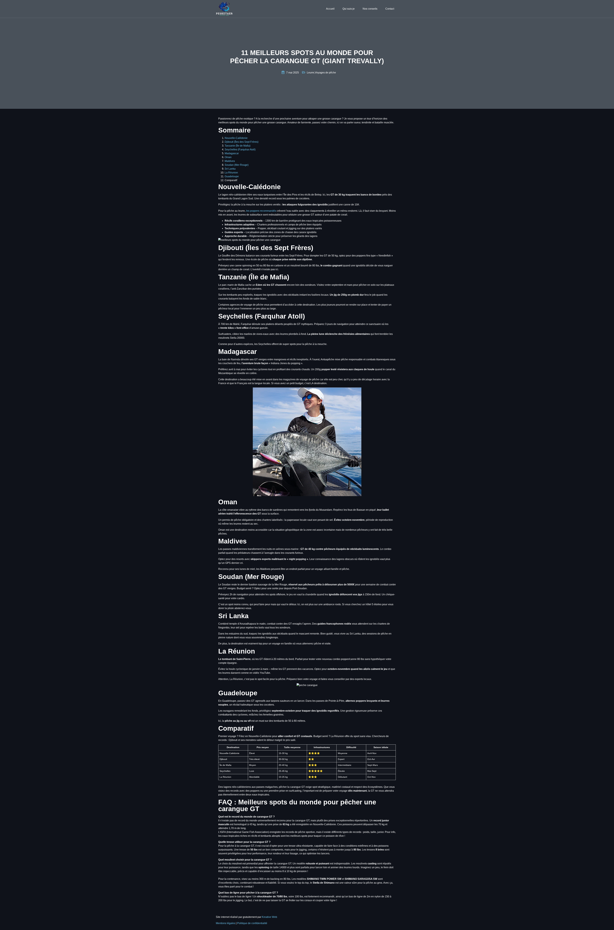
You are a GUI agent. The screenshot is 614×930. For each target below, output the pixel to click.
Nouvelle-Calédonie (236, 138)
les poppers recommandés (261, 210)
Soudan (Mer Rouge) (236, 165)
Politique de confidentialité (252, 923)
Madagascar (232, 153)
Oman (228, 157)
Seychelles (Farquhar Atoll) (240, 149)
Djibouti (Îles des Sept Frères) (241, 141)
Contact (389, 8)
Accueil (330, 8)
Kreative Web (269, 917)
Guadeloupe (232, 176)
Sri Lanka (230, 168)
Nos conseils (370, 8)
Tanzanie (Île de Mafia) (237, 145)
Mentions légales (226, 923)
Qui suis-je (348, 8)
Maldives (230, 161)
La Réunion (231, 172)
